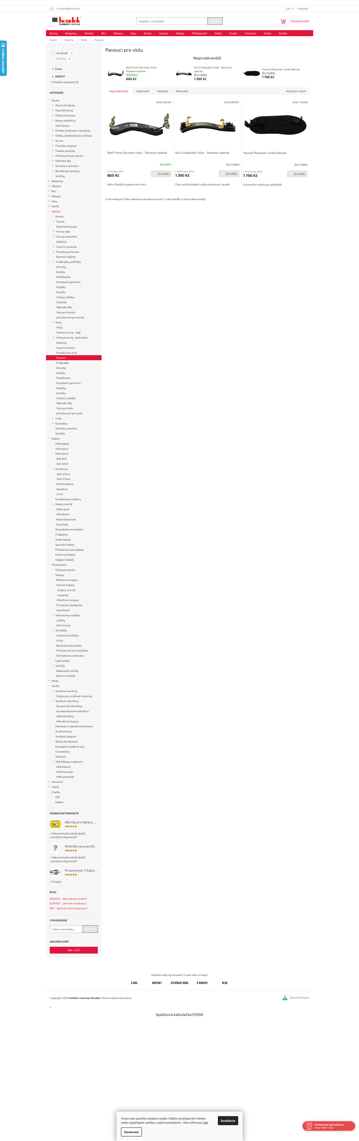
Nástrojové (61, 448)
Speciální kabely (64, 544)
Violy (58, 322)
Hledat (215, 21)
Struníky (61, 266)
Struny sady (63, 231)
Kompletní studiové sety (70, 746)
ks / (74, 950)
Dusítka (60, 292)
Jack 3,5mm (63, 478)
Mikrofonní (61, 453)
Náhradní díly (63, 160)
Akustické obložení (66, 741)
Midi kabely (62, 443)
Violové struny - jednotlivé (72, 337)
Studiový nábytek (65, 736)
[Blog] (224, 982)
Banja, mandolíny (65, 120)
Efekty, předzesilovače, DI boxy (73, 135)
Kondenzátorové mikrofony (72, 711)
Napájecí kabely (64, 559)
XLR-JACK (62, 463)
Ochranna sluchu (65, 569)
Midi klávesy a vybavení (69, 761)
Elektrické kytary (65, 115)
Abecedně (182, 91)
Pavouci (61, 357)
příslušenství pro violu (69, 413)
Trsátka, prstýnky (65, 150)
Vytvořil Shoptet (299, 997)
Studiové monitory (66, 691)
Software (60, 756)
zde (205, 1122)
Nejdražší (162, 91)
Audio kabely (63, 539)
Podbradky (62, 362)
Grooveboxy (62, 751)
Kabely (56, 438)
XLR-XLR (61, 458)
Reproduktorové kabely (69, 529)
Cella (58, 418)
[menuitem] (53, 33)
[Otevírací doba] (179, 982)
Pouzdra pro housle (67, 251)
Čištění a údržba (65, 398)
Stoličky (60, 176)
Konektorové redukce (68, 499)
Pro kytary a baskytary (69, 605)
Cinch (59, 494)
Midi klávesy (63, 766)
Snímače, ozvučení (66, 428)
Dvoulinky (62, 524)
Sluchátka (61, 630)
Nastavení (131, 1132)
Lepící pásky (62, 660)
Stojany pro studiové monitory (74, 696)
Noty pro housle (65, 312)
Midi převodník (65, 776)
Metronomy (63, 625)
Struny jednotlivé (66, 236)
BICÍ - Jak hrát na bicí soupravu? (68, 908)
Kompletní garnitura (68, 282)
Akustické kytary (65, 105)
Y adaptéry (61, 534)
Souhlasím (228, 1121)
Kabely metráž (64, 504)
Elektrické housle (66, 226)
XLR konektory (65, 484)
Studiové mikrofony (67, 701)
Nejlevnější (142, 91)
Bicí (54, 191)
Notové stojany (65, 585)
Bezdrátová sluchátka (69, 645)
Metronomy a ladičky (67, 615)
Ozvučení (57, 781)
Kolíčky (60, 272)
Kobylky (61, 287)
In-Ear (59, 640)
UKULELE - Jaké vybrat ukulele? (68, 898)
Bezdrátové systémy (67, 171)
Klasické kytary (64, 110)
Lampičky (62, 595)
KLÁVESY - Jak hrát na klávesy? (68, 903)
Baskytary (57, 181)
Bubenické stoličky (67, 670)
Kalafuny (61, 241)
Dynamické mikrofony (69, 706)
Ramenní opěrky (66, 256)
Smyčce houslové (66, 246)
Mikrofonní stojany (67, 600)
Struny (59, 140)
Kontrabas (61, 423)
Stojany (59, 575)
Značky (56, 792)
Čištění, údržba (65, 297)
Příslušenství (59, 564)
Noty (54, 201)
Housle (59, 216)
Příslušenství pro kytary (69, 155)
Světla (55, 786)
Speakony (62, 489)
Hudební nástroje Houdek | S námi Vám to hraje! (179, 975)
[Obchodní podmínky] (202, 982)
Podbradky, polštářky (68, 261)
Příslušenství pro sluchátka (72, 650)
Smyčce (56, 211)
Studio (55, 686)
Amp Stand (62, 610)
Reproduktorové (66, 519)
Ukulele (56, 186)
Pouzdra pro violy (66, 352)
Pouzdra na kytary (66, 145)
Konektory (61, 468)
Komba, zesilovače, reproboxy (72, 130)
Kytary (55, 100)
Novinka (63, 58)
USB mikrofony (65, 716)
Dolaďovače (63, 276)
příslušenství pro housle (70, 317)
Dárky (55, 680)
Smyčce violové (65, 347)
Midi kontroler (64, 771)
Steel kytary (62, 125)
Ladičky (60, 620)
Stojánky (61, 302)
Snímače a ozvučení (67, 165)
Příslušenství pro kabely (69, 549)
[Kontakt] (157, 982)
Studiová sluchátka (67, 635)
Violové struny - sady (68, 332)
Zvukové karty (63, 731)
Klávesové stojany (67, 579)
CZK (288, 8)
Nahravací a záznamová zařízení (74, 726)
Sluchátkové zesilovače (70, 655)
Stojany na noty (66, 590)
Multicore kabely (65, 554)
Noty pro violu (64, 408)
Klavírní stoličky (65, 675)
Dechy (55, 206)
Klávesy (56, 196)
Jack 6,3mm (63, 474)
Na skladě (64, 53)
